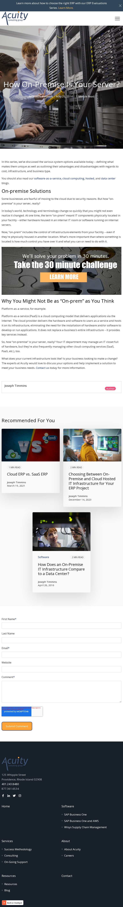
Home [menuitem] (6, 806)
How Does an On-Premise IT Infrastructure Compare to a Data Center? (61, 569)
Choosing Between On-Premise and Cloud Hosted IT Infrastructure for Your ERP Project (92, 480)
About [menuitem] (66, 841)
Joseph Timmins (43, 96)
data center (108, 178)
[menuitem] (75, 814)
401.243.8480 (10, 784)
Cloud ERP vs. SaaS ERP (27, 474)
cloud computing (73, 178)
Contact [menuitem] (67, 876)
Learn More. (66, 8)
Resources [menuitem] (9, 876)
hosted (90, 178)
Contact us (42, 368)
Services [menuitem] (7, 841)
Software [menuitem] (68, 806)
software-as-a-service (47, 178)
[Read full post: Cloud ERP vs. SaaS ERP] (31, 445)
